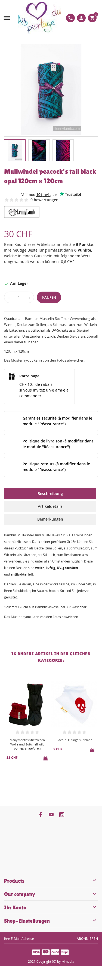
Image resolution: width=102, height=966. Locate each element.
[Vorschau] (23, 772)
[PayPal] (55, 951)
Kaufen (49, 297)
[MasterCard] (46, 951)
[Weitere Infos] (32, 771)
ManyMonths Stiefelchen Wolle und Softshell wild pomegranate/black (27, 744)
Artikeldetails (50, 506)
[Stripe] (65, 951)
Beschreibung (50, 493)
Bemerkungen (50, 519)
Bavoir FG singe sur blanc (74, 740)
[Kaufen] (46, 757)
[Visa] (36, 951)
